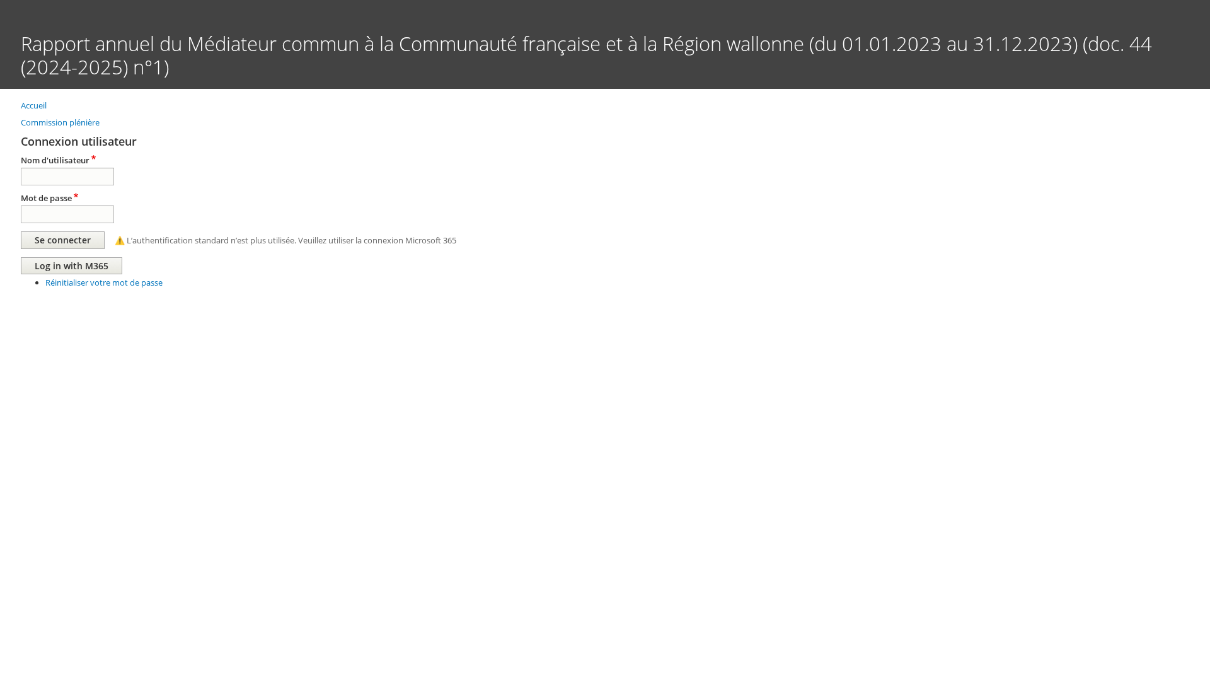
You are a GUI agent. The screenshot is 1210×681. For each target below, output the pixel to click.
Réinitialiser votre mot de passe (104, 282)
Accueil (34, 105)
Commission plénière (60, 122)
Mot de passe (46, 198)
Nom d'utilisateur (55, 160)
